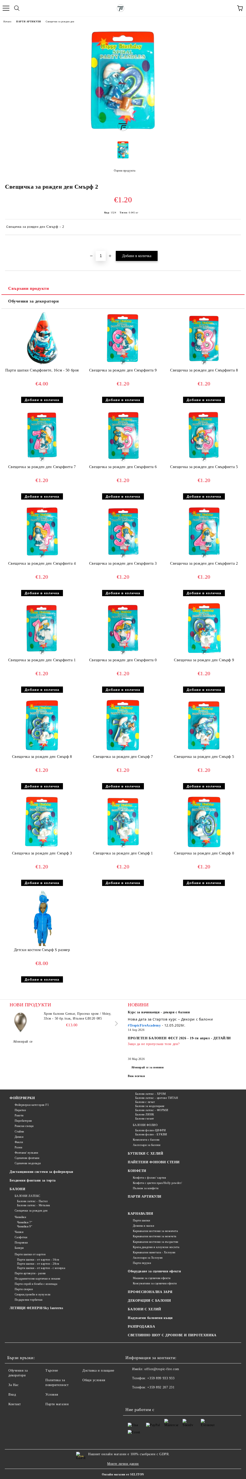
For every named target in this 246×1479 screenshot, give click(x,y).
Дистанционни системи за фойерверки (41, 1172)
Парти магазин (57, 1404)
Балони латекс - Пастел (32, 1201)
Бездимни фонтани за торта (33, 1180)
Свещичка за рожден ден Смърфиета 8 (204, 370)
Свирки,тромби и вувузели (32, 1294)
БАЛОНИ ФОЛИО (145, 1125)
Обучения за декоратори (33, 301)
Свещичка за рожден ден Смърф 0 (204, 853)
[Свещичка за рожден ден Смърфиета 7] (42, 462)
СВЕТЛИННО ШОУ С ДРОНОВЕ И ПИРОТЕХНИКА (172, 1335)
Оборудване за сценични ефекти (154, 1271)
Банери (19, 1248)
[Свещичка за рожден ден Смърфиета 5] (204, 462)
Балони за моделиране (150, 1106)
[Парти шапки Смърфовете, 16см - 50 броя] (41, 365)
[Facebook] (131, 1397)
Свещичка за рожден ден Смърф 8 (42, 757)
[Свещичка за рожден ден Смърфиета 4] (42, 558)
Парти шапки (141, 1220)
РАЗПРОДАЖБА (141, 1326)
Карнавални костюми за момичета (155, 1231)
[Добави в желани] (237, 243)
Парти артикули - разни (30, 1273)
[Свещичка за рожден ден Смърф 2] (123, 133)
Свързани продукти (28, 288)
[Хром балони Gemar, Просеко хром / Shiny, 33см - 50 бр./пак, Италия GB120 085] (20, 1022)
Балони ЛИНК (144, 1114)
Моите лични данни (123, 1464)
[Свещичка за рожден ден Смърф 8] (42, 752)
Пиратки (20, 1110)
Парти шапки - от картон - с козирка (41, 1268)
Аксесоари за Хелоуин (148, 1257)
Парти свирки (24, 1289)
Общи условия (93, 1380)
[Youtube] (153, 1397)
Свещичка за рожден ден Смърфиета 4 (42, 563)
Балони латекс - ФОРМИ (151, 1110)
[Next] (115, 1023)
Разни (18, 1147)
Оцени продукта (124, 170)
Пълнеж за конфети (145, 1188)
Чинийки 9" (24, 1226)
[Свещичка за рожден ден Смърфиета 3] (123, 558)
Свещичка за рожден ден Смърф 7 (123, 757)
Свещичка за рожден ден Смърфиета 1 (42, 660)
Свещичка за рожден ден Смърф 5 (204, 757)
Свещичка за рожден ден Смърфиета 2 (204, 563)
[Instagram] (142, 1397)
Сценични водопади (28, 1163)
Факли (19, 1142)
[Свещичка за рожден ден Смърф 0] (204, 848)
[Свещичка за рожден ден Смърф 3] (42, 848)
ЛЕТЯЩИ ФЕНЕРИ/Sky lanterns (36, 1308)
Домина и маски (143, 1225)
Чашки (19, 1232)
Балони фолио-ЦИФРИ (150, 1130)
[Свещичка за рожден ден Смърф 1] (122, 848)
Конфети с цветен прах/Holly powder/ (157, 1183)
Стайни (19, 1131)
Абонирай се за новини (147, 1067)
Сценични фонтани (27, 1158)
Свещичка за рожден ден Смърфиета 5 (204, 467)
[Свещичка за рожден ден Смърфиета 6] (123, 462)
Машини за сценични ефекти (152, 1278)
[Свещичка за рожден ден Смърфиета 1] (42, 655)
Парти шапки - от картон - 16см (38, 1259)
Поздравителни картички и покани (37, 1278)
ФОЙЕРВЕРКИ (22, 1098)
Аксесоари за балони (146, 1145)
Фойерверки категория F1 (32, 1105)
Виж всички (136, 1076)
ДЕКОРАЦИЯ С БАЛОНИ (149, 1300)
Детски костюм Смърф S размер (42, 950)
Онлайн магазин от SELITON (123, 1474)
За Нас (13, 1385)
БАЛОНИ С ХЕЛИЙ (144, 1309)
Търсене (51, 1370)
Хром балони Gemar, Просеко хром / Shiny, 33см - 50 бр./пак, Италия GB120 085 (77, 1016)
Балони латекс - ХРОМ (150, 1093)
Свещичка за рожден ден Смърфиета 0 (123, 660)
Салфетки (21, 1237)
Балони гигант (144, 1118)
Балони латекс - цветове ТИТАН (156, 1098)
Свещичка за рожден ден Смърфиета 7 (42, 467)
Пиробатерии (23, 1120)
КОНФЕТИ (137, 1171)
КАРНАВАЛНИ (140, 1213)
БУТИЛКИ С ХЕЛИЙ (145, 1153)
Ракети (19, 1115)
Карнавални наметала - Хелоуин (154, 1252)
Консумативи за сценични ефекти (155, 1283)
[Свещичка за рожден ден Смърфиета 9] (123, 365)
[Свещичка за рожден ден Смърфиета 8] (204, 365)
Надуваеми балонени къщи (150, 1318)
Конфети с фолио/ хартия (149, 1177)
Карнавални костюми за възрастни (155, 1242)
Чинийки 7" (24, 1222)
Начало (7, 21)
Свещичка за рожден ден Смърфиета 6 (123, 467)
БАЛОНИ (17, 1189)
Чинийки (20, 1217)
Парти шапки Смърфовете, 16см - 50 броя (42, 370)
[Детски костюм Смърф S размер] (42, 945)
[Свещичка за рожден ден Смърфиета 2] (204, 558)
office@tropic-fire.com (161, 1369)
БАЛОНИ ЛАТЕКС (27, 1196)
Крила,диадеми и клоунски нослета (156, 1247)
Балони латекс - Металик (33, 1205)
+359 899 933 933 (160, 1378)
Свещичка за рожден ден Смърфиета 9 (123, 370)
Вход (12, 1394)
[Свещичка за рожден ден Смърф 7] (123, 752)
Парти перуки (142, 1263)
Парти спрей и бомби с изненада (36, 1284)
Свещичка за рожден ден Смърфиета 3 (123, 563)
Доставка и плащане (98, 1370)
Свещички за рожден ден (60, 21)
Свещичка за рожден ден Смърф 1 (123, 853)
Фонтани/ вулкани (26, 1152)
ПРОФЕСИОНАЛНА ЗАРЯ (150, 1292)
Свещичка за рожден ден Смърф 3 (42, 853)
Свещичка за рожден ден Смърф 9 (204, 660)
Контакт (14, 1404)
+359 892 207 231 (160, 1387)
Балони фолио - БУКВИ (151, 1134)
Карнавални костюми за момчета (154, 1236)
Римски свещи (24, 1126)
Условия (51, 1394)
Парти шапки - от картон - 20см (38, 1263)
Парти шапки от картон (30, 1254)
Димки (19, 1137)
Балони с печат (145, 1102)
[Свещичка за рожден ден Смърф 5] (204, 752)
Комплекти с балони (146, 1139)
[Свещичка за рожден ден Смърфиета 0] (122, 655)
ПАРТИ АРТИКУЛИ (28, 21)
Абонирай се (23, 1041)
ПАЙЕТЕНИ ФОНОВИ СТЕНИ (154, 1162)
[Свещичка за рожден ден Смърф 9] (204, 655)
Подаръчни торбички (29, 1299)
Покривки (21, 1242)
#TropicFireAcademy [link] (144, 1025)
